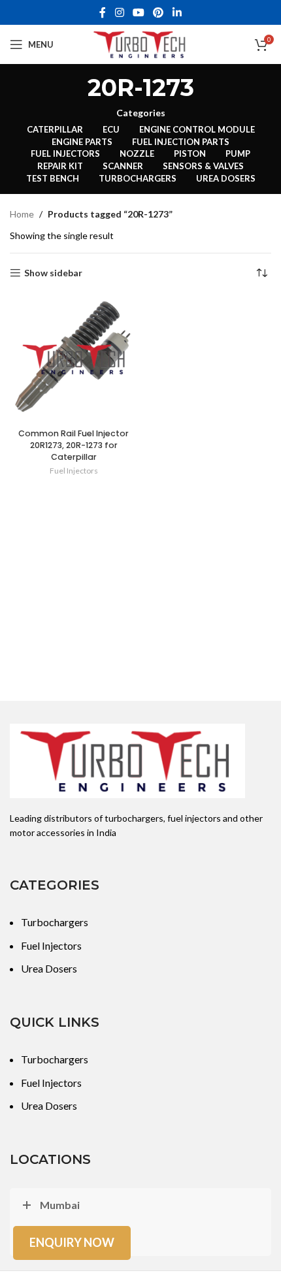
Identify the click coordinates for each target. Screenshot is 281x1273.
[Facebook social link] (102, 12)
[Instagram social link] (119, 12)
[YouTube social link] (138, 12)
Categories (140, 113)
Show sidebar (53, 273)
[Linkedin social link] (177, 12)
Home (22, 213)
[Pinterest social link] (158, 12)
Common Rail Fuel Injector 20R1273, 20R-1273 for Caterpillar (73, 445)
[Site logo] (140, 43)
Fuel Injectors (74, 470)
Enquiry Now (71, 1242)
